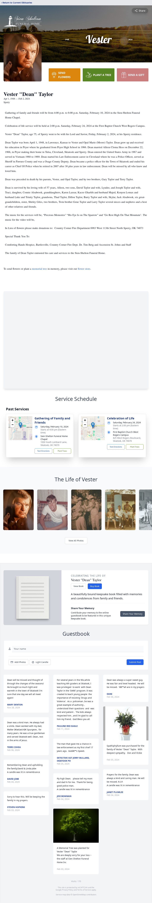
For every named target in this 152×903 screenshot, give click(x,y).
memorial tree (39, 268)
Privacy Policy (67, 890)
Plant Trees (62, 451)
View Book (78, 586)
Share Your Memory (132, 613)
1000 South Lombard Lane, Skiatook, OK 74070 (54, 443)
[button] (20, 425)
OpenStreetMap (79, 894)
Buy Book (94, 586)
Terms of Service (84, 890)
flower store (84, 268)
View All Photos (76, 540)
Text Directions (43, 451)
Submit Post (135, 662)
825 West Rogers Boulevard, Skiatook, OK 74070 (127, 439)
